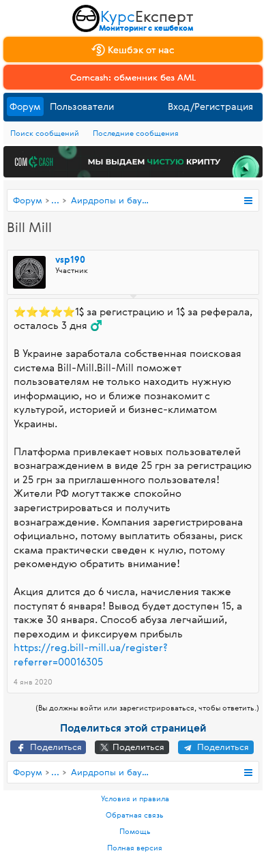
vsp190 (70, 260)
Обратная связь (135, 814)
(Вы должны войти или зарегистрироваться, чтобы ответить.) (147, 707)
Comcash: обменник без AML (133, 77)
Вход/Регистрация (210, 106)
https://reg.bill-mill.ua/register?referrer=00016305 (91, 654)
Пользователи (82, 106)
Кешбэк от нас (140, 49)
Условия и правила (135, 798)
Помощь (135, 831)
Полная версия (134, 847)
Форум (25, 106)
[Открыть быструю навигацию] (248, 200)
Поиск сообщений (44, 133)
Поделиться (54, 746)
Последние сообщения (136, 133)
